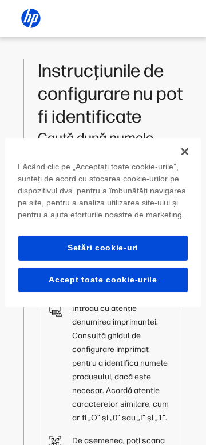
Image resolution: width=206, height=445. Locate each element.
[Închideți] (184, 151)
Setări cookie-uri (103, 247)
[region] (103, 222)
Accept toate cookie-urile (103, 279)
